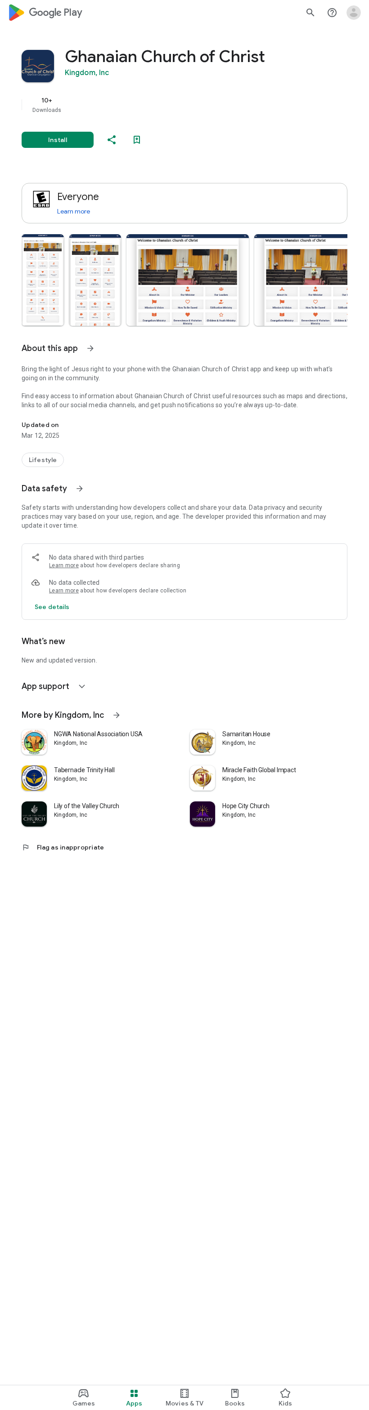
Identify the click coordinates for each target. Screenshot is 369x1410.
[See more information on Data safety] (79, 488)
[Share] (111, 140)
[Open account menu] (353, 12)
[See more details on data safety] (52, 607)
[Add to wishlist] (137, 140)
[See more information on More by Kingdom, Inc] (116, 715)
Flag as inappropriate (63, 847)
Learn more (73, 211)
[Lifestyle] (43, 460)
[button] (43, 280)
